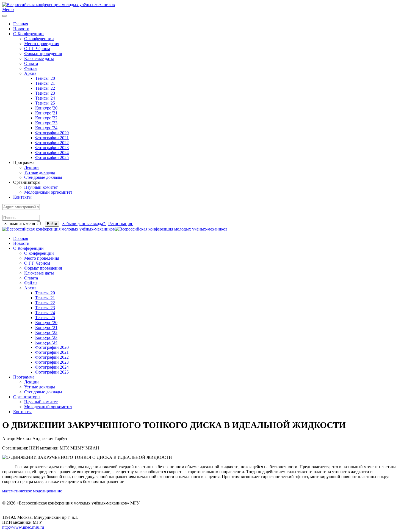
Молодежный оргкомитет (48, 192)
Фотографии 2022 (52, 142)
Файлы (30, 68)
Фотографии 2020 (52, 132)
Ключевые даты (39, 58)
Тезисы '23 (45, 93)
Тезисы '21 (45, 83)
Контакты (22, 197)
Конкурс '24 (46, 127)
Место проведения (41, 43)
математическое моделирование (32, 491)
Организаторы (26, 396)
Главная (20, 23)
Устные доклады (39, 172)
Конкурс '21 (46, 113)
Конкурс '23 (46, 122)
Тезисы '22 (45, 88)
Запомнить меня (19, 223)
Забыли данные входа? (84, 223)
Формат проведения (43, 53)
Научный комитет (41, 187)
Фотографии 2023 (52, 147)
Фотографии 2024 (52, 152)
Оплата (31, 63)
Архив (30, 73)
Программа (23, 377)
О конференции (39, 38)
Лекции (31, 167)
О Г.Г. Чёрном (37, 48)
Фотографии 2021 (52, 137)
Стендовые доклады (43, 177)
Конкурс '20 (46, 108)
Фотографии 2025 (52, 157)
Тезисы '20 (45, 78)
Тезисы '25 (45, 103)
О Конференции (28, 33)
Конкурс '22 (46, 118)
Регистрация (120, 223)
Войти (52, 224)
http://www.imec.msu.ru (23, 527)
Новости (21, 28)
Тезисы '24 (45, 98)
